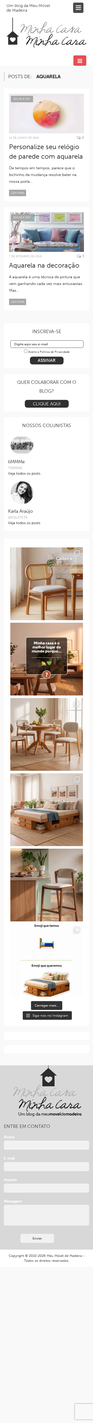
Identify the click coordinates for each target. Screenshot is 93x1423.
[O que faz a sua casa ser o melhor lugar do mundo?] (46, 659)
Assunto (10, 1180)
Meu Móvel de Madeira (64, 1256)
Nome (9, 1137)
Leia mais (17, 193)
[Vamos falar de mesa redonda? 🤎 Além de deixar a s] (46, 734)
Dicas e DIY (21, 99)
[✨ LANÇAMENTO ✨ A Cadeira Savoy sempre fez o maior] (46, 583)
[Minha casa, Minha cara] (46, 26)
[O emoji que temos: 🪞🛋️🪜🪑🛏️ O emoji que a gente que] (46, 960)
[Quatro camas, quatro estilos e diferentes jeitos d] (46, 809)
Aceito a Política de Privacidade (48, 352)
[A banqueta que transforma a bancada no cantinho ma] (46, 885)
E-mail (9, 1158)
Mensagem (13, 1201)
